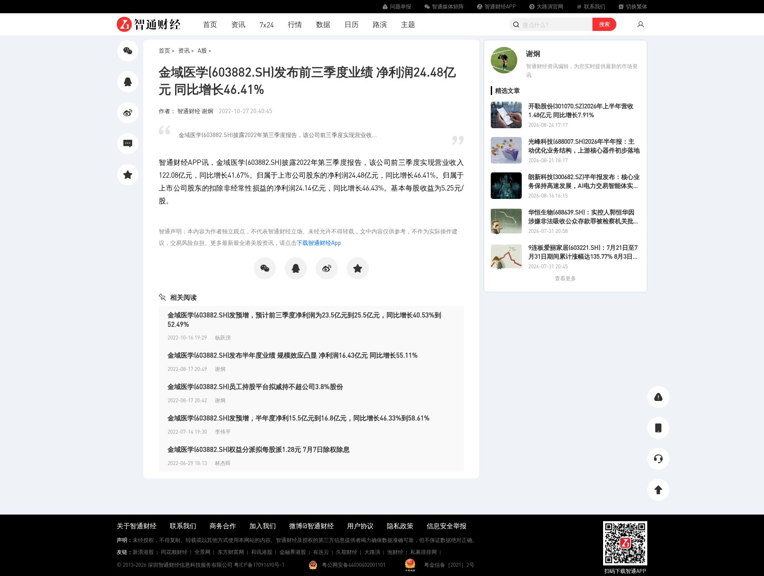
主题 (408, 24)
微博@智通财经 (311, 525)
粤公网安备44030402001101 (354, 564)
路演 (380, 24)
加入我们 (262, 525)
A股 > (204, 50)
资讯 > (186, 50)
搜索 (604, 24)
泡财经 (395, 552)
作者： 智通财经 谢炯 (186, 110)
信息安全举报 (446, 525)
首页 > (167, 50)
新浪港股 (143, 552)
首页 (210, 24)
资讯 (238, 24)
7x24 (267, 24)
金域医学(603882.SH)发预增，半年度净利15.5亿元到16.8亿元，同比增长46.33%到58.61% (299, 417)
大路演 (372, 552)
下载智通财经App (319, 242)
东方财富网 (231, 552)
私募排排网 (423, 552)
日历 (351, 24)
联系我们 (183, 525)
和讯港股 (261, 552)
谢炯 (533, 53)
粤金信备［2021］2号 (449, 564)
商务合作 (223, 525)
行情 (295, 24)
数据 (323, 24)
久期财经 (346, 552)
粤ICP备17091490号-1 (259, 564)
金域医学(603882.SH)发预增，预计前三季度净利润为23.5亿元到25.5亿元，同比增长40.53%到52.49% (304, 319)
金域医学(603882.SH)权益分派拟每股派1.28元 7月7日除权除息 (259, 449)
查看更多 (565, 278)
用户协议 (360, 525)
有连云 (321, 552)
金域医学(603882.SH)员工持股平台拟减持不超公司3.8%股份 (255, 386)
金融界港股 (292, 552)
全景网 (202, 552)
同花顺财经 (174, 552)
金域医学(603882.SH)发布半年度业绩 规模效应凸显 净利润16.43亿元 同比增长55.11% (293, 355)
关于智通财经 (137, 525)
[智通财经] (148, 24)
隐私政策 (400, 525)
